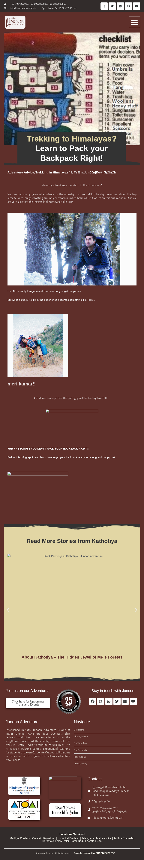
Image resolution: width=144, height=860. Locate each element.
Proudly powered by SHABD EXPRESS (94, 853)
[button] (134, 22)
